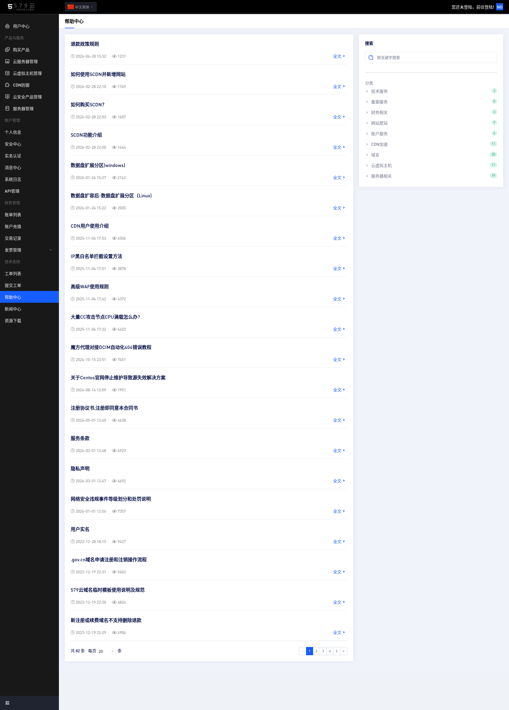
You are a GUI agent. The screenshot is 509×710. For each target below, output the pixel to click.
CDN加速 (432, 144)
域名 (432, 154)
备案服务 (432, 101)
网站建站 (432, 122)
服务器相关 (432, 175)
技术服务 (432, 91)
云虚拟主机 (432, 165)
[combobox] (107, 651)
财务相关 (432, 112)
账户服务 (432, 133)
